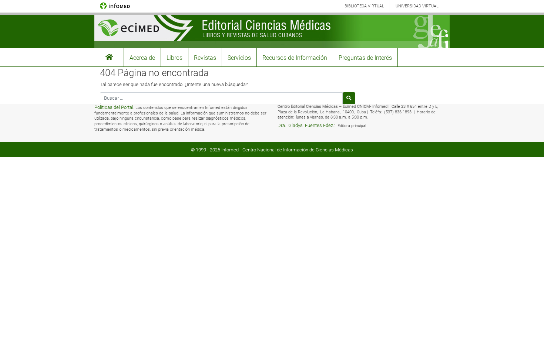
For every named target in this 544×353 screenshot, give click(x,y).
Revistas (205, 57)
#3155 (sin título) (109, 57)
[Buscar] (349, 98)
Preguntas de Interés (365, 57)
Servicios (239, 57)
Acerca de (142, 57)
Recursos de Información (294, 57)
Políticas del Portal (113, 107)
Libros (174, 57)
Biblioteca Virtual (364, 6)
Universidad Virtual (417, 6)
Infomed (230, 149)
